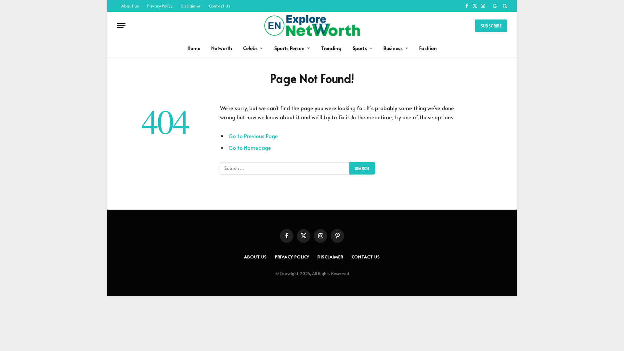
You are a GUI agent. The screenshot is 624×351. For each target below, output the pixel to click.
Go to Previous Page (253, 136)
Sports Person (289, 48)
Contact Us (219, 6)
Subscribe (491, 25)
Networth (221, 48)
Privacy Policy (159, 6)
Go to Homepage (249, 147)
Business (393, 48)
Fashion (428, 48)
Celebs (250, 48)
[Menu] (121, 25)
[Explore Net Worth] (312, 25)
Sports (360, 48)
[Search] (504, 6)
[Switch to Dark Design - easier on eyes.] (495, 6)
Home (194, 48)
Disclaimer (191, 6)
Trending (331, 48)
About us (130, 6)
